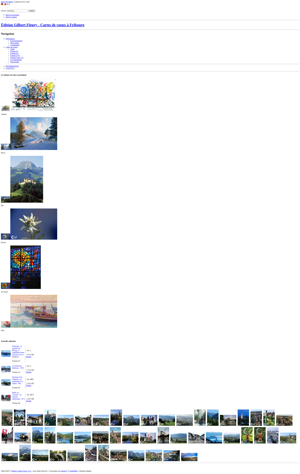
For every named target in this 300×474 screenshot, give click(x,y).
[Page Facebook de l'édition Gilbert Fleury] (3, 8)
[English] (5, 5)
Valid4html (73, 471)
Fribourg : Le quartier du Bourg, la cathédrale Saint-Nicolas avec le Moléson (18, 351)
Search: (4, 11)
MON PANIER (7, 2)
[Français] (9, 5)
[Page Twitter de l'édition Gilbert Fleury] (7, 8)
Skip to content (11, 17)
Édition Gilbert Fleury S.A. (21, 471)
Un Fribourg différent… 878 (18, 367)
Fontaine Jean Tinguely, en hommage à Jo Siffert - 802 (17, 380)
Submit (32, 11)
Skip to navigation (12, 15)
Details (28, 357)
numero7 (64, 471)
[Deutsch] (2, 5)
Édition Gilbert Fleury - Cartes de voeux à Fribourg (42, 25)
